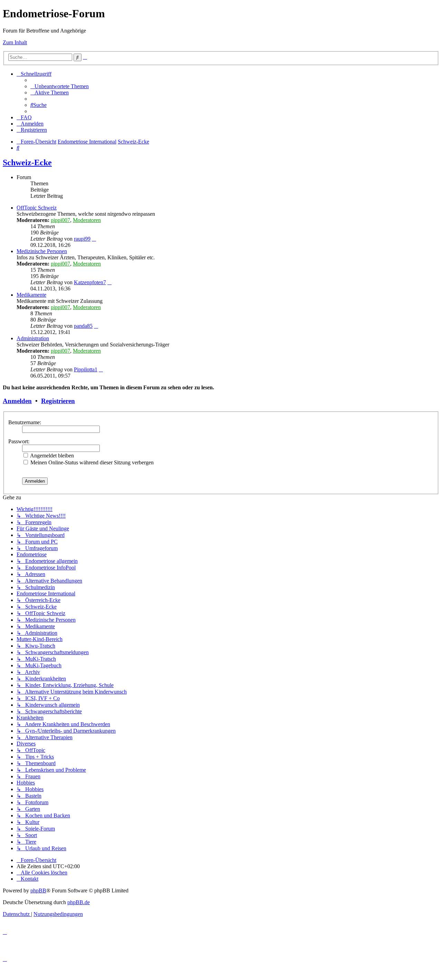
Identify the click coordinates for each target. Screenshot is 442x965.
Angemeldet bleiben (51, 455)
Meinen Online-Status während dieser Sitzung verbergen (91, 462)
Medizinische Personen (42, 251)
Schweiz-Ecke (27, 162)
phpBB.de (78, 902)
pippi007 (60, 220)
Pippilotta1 (85, 369)
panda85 (83, 326)
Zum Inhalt (15, 42)
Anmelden (17, 401)
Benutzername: (24, 422)
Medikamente (31, 295)
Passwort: (18, 441)
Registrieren (58, 401)
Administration (33, 338)
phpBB (38, 890)
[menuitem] (59, 86)
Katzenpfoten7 (90, 282)
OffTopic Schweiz (37, 208)
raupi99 (82, 239)
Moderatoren (87, 220)
